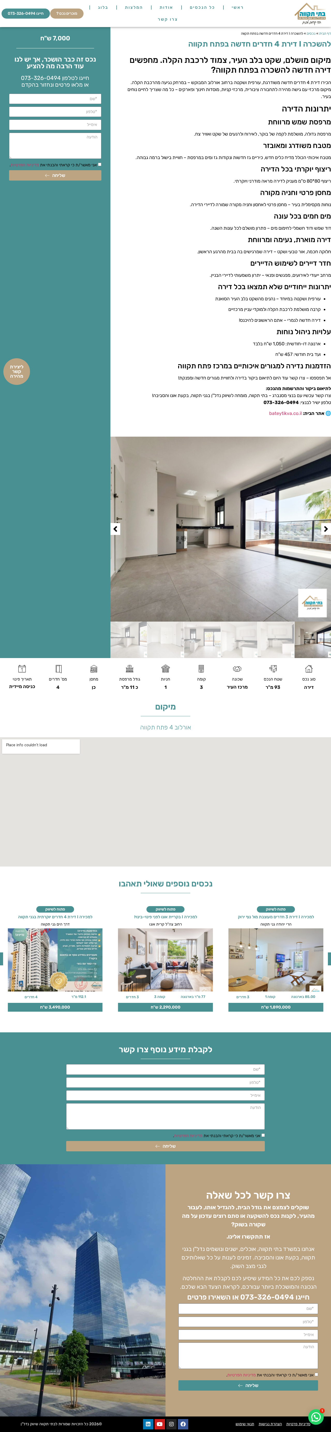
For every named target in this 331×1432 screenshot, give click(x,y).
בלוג (103, 7)
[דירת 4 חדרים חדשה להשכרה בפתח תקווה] (220, 529)
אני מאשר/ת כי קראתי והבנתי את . (53, 164)
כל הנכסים (202, 7)
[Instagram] (171, 1424)
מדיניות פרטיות (298, 1424)
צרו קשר (168, 19)
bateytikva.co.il (285, 413)
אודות (166, 7)
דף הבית (325, 33)
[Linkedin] (148, 1424)
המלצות (134, 7)
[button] (326, 529)
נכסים (311, 33)
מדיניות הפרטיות (25, 164)
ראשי (238, 7)
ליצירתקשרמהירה (17, 371)
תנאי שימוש (245, 1424)
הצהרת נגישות (270, 1424)
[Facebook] (183, 1424)
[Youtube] (160, 1424)
